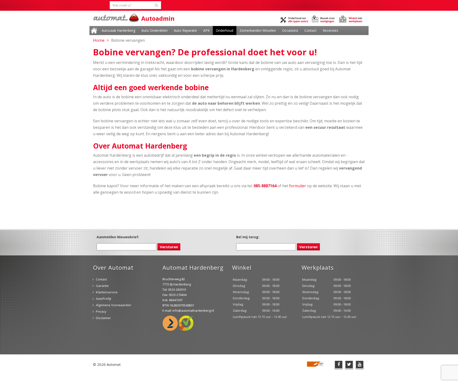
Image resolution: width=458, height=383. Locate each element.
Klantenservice (107, 292)
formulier (297, 185)
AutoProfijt (103, 298)
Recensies (330, 30)
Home (94, 30)
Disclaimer (103, 318)
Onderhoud (224, 30)
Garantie (102, 286)
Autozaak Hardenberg (118, 30)
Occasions (290, 30)
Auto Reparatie (185, 30)
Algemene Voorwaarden (113, 305)
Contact (310, 30)
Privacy (101, 311)
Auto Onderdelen (154, 30)
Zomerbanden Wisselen (257, 30)
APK (206, 30)
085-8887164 (265, 185)
